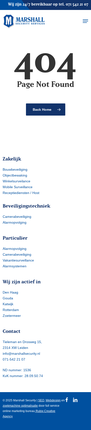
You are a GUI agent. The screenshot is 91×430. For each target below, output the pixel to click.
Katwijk (8, 304)
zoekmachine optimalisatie (20, 405)
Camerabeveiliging (17, 217)
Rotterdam (11, 310)
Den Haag (10, 292)
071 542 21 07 (77, 4)
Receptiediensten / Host (21, 193)
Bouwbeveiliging (15, 169)
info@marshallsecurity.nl (21, 353)
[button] (85, 21)
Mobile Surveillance (18, 187)
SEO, (41, 400)
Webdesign (53, 400)
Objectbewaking (15, 175)
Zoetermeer (12, 316)
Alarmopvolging (14, 222)
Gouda (8, 298)
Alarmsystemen (14, 266)
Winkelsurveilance (16, 181)
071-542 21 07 (14, 359)
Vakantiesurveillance (18, 260)
